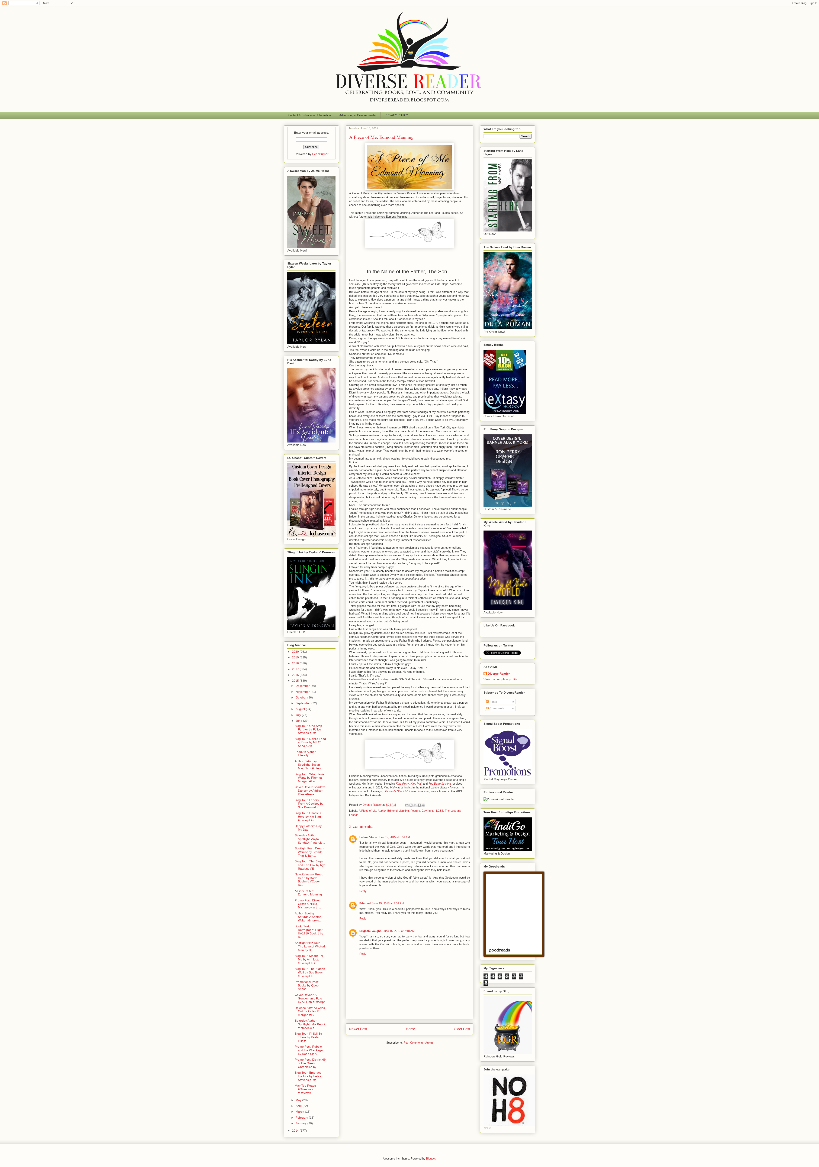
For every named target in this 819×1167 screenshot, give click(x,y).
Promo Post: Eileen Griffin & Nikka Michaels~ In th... (308, 904)
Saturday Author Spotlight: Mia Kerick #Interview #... (310, 1024)
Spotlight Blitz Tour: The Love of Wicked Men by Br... (310, 946)
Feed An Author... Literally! (306, 753)
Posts (493, 701)
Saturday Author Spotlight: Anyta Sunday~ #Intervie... (310, 839)
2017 (296, 669)
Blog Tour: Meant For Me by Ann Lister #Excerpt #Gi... (309, 959)
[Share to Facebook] (419, 805)
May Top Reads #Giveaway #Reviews (305, 1089)
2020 (296, 651)
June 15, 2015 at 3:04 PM (388, 903)
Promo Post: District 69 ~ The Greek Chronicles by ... (310, 1063)
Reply (362, 891)
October (301, 697)
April (299, 1106)
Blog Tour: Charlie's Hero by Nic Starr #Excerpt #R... (308, 816)
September (303, 703)
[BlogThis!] (411, 805)
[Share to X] (415, 805)
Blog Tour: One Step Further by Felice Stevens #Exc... (308, 729)
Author (382, 810)
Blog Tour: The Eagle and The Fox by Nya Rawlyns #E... (310, 865)
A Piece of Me (367, 810)
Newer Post (358, 1029)
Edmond (365, 903)
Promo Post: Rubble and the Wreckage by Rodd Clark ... (309, 1050)
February (302, 1117)
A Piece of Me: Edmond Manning (308, 892)
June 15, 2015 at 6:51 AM (394, 837)
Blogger (430, 1158)
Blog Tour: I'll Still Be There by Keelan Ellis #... (308, 1037)
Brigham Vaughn (370, 931)
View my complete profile (500, 679)
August (301, 709)
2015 (296, 680)
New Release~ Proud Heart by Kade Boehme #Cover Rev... (309, 880)
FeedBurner (320, 154)
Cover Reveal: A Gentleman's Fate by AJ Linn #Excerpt (310, 998)
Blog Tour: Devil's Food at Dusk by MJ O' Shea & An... (310, 742)
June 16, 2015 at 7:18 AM (399, 931)
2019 (296, 657)
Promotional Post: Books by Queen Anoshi (307, 985)
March (300, 1111)
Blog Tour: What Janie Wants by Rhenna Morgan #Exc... (309, 777)
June (299, 720)
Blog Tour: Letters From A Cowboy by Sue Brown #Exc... (309, 803)
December (303, 685)
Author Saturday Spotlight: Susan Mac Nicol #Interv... (309, 764)
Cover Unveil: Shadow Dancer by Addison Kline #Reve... (310, 790)
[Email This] (407, 805)
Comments (496, 708)
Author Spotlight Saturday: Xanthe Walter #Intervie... (308, 917)
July (299, 715)
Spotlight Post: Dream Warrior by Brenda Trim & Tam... (309, 852)
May (299, 1100)
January (301, 1123)
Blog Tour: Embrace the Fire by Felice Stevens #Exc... (308, 1076)
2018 (296, 663)
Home (410, 1029)
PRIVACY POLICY (396, 115)
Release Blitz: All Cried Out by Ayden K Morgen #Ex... (310, 1011)
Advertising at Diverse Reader (357, 115)
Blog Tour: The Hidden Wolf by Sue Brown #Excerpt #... (310, 972)
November (303, 691)
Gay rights (428, 810)
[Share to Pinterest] (423, 805)
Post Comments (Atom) (418, 1042)
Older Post (462, 1029)
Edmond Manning (398, 810)
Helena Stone (368, 837)
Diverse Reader (499, 673)
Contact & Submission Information (309, 115)
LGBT (439, 810)
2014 (296, 1130)
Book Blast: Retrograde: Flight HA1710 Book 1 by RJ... (309, 931)
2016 (296, 675)
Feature (415, 810)
